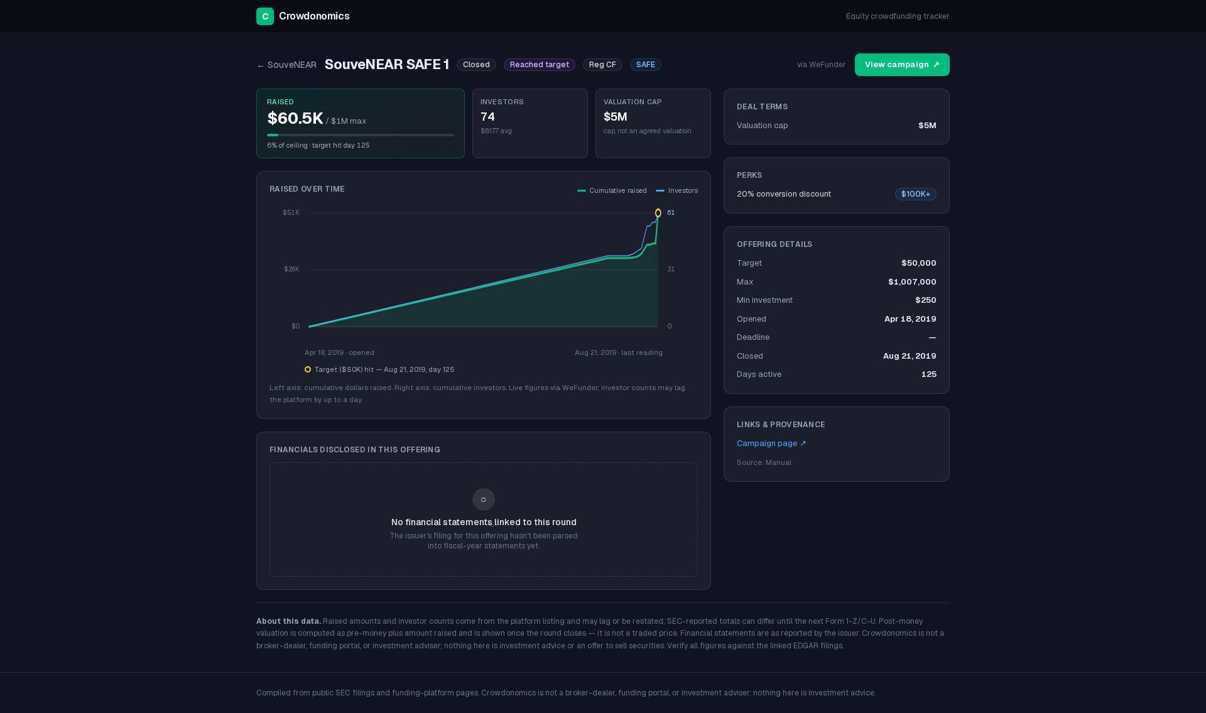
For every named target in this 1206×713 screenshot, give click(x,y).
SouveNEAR (286, 64)
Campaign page (772, 443)
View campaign (902, 64)
